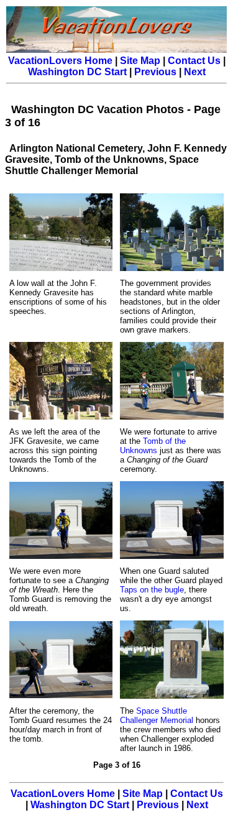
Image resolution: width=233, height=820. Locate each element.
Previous (155, 72)
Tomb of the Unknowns (153, 445)
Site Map (140, 60)
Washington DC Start (77, 72)
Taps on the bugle (152, 589)
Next (195, 72)
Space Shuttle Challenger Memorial (156, 715)
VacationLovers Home (60, 60)
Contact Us (194, 60)
